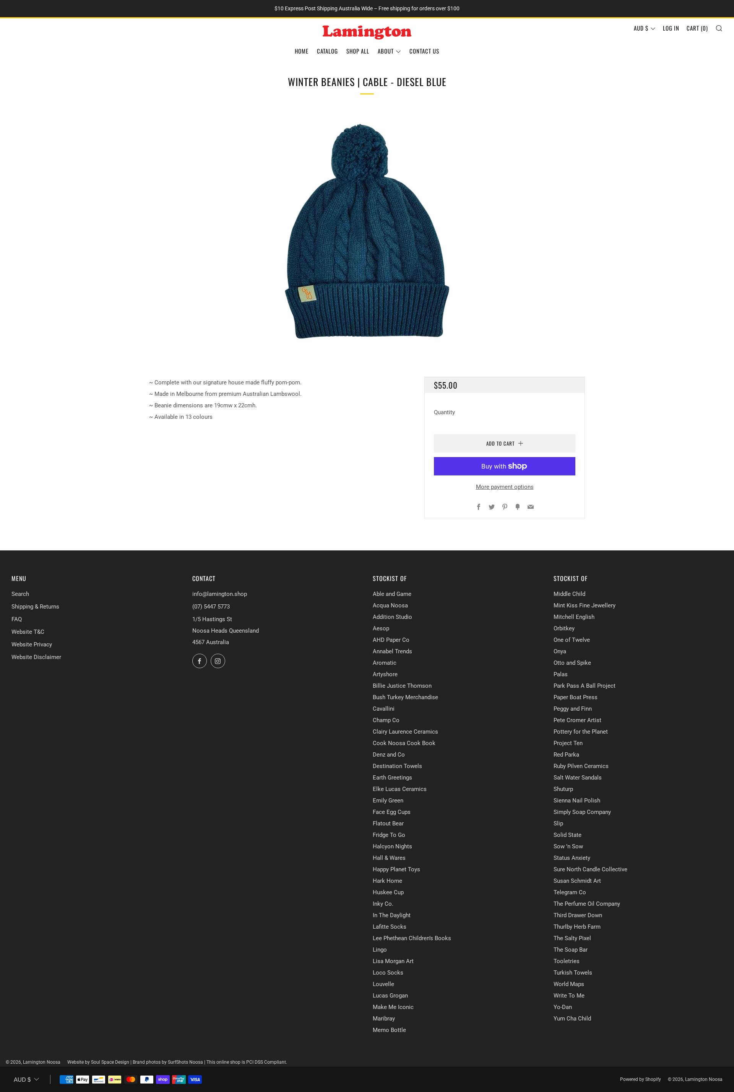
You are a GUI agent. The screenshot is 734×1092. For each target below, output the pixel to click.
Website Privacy (31, 644)
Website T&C (27, 631)
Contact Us (424, 51)
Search (20, 594)
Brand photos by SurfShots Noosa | (169, 1062)
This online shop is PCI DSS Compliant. (246, 1062)
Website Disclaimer (36, 657)
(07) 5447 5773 (211, 606)
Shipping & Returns (35, 606)
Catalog (327, 51)
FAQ (16, 619)
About (386, 51)
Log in (671, 28)
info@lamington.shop (219, 594)
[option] (367, 231)
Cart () (697, 28)
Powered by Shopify (640, 1079)
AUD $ (641, 28)
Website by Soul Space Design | (100, 1062)
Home (302, 51)
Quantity (444, 412)
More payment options (505, 486)
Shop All (357, 51)
